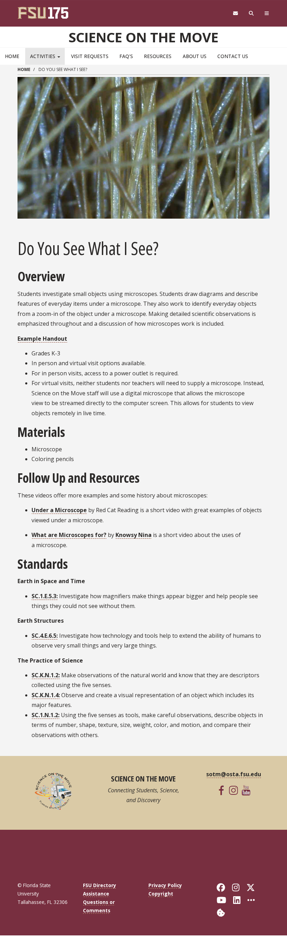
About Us (194, 56)
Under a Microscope (59, 510)
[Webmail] (235, 13)
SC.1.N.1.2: (45, 715)
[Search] (251, 13)
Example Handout (42, 338)
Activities (43, 56)
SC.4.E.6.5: (44, 635)
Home (12, 56)
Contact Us (232, 56)
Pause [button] (24, 211)
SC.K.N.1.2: (45, 675)
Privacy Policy (165, 885)
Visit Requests (89, 56)
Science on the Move (143, 37)
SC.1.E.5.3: (44, 596)
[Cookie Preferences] (221, 912)
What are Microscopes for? (68, 535)
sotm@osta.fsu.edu (233, 774)
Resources (158, 56)
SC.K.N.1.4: (45, 695)
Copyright (160, 893)
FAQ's (126, 56)
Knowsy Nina (133, 535)
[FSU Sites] (267, 13)
